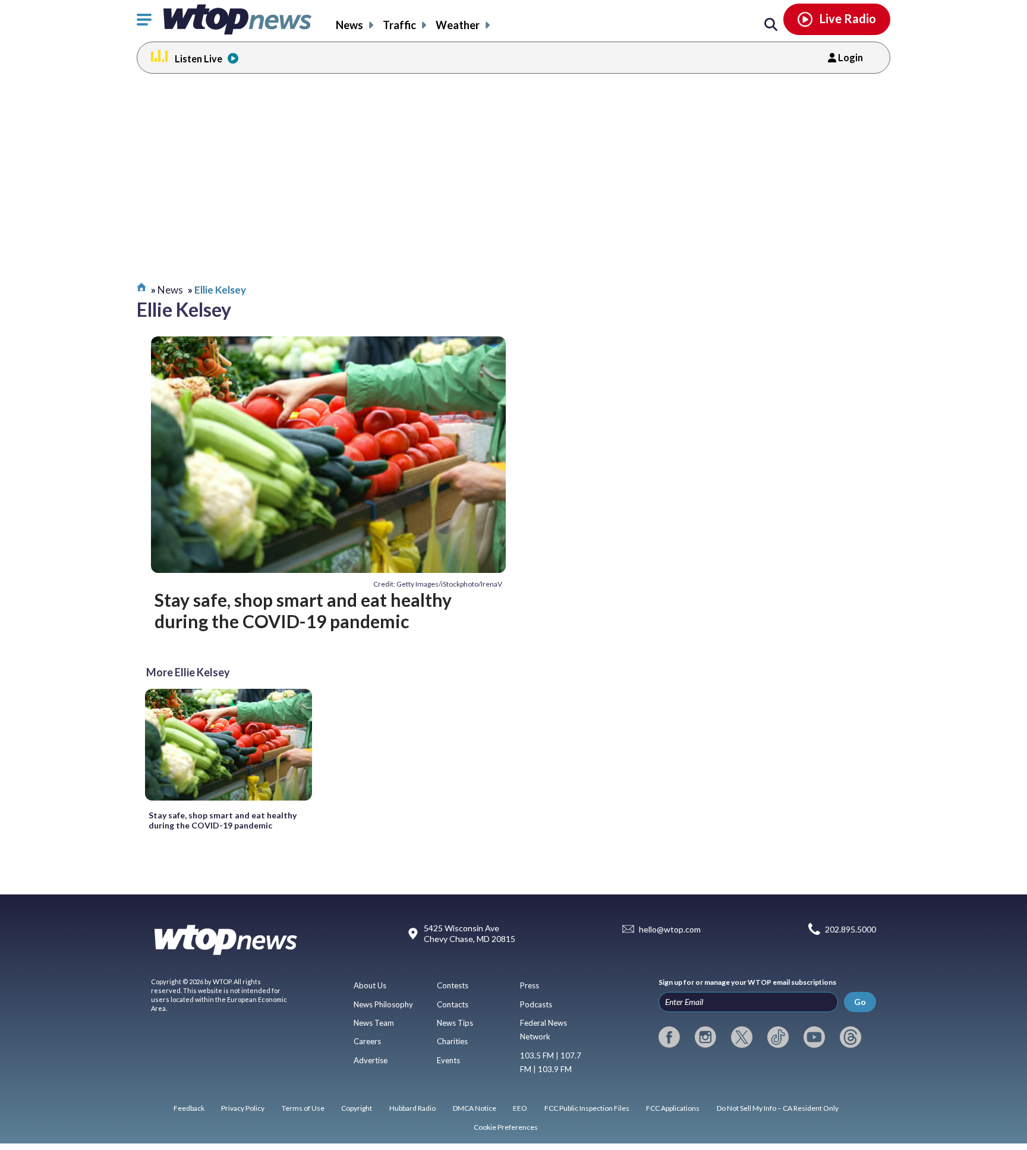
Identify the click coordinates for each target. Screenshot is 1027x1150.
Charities (452, 1041)
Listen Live (198, 58)
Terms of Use (303, 1108)
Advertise (371, 1060)
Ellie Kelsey (220, 289)
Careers (367, 1041)
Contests (452, 985)
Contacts (452, 1004)
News (349, 24)
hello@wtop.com (670, 929)
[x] (741, 1037)
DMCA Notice (474, 1108)
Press (529, 985)
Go (860, 1002)
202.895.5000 (850, 929)
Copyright (356, 1108)
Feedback (189, 1108)
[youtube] (814, 1037)
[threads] (850, 1037)
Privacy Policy (242, 1108)
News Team (374, 1023)
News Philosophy (383, 1004)
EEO (520, 1108)
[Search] (770, 25)
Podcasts (536, 1004)
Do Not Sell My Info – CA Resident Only (778, 1108)
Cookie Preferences (506, 1127)
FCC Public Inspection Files (586, 1108)
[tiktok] (778, 1037)
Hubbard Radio (412, 1108)
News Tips (455, 1023)
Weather (458, 24)
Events (448, 1060)
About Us (370, 985)
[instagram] (705, 1037)
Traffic (399, 24)
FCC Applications (673, 1108)
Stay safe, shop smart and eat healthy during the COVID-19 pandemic (303, 610)
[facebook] (669, 1037)
